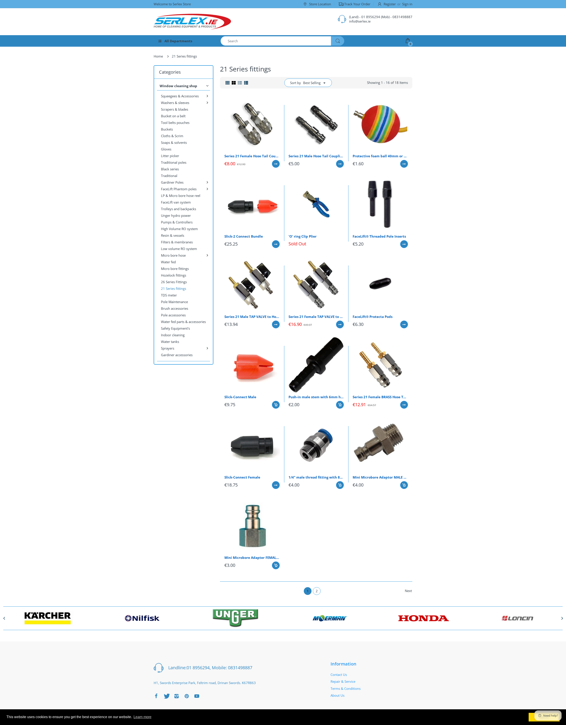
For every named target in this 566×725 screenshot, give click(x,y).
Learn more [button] (142, 717)
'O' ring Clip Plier (303, 236)
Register (390, 4)
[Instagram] (176, 696)
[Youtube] (196, 696)
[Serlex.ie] (192, 22)
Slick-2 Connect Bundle (243, 236)
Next (408, 590)
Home (158, 56)
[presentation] (4, 618)
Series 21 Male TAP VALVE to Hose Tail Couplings (252, 316)
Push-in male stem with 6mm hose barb (316, 397)
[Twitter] (166, 696)
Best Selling (312, 83)
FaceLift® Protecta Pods (372, 316)
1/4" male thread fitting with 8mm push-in (316, 477)
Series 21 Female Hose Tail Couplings (252, 156)
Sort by (295, 83)
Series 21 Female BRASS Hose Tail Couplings (380, 397)
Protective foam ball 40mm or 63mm (380, 156)
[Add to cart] (276, 405)
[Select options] (276, 164)
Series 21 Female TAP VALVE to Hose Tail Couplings (316, 316)
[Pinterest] (186, 696)
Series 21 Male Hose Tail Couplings (316, 156)
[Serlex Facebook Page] (156, 696)
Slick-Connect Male (240, 397)
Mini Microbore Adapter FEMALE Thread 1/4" (252, 557)
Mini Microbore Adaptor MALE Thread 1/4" (380, 477)
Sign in (407, 4)
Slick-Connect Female (242, 477)
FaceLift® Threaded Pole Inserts (379, 236)
